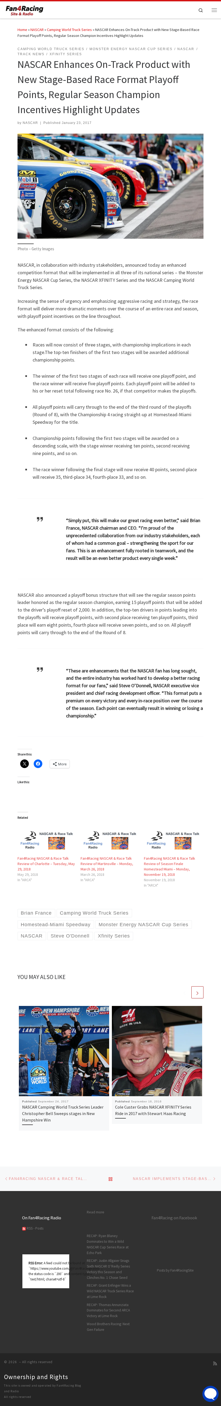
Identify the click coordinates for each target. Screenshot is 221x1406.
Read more (95, 1212)
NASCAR (37, 29)
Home (22, 29)
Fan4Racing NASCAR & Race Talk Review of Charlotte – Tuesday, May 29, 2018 (46, 864)
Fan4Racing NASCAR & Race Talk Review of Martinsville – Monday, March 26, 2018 (107, 864)
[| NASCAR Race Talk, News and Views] (24, 9)
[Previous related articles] (184, 992)
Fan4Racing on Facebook (174, 1217)
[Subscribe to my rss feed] (215, 1363)
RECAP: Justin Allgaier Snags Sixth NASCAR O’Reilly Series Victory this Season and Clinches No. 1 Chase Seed (108, 1269)
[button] (110, 186)
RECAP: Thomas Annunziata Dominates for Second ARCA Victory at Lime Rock (108, 1310)
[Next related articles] (197, 992)
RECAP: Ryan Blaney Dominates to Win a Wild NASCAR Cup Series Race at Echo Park (108, 1244)
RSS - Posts (34, 1228)
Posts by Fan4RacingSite (175, 1270)
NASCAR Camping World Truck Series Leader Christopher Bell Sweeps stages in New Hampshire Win (62, 1113)
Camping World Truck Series (69, 29)
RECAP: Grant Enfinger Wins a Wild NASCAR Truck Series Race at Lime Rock (110, 1291)
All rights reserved (17, 1397)
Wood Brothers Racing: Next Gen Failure (108, 1327)
